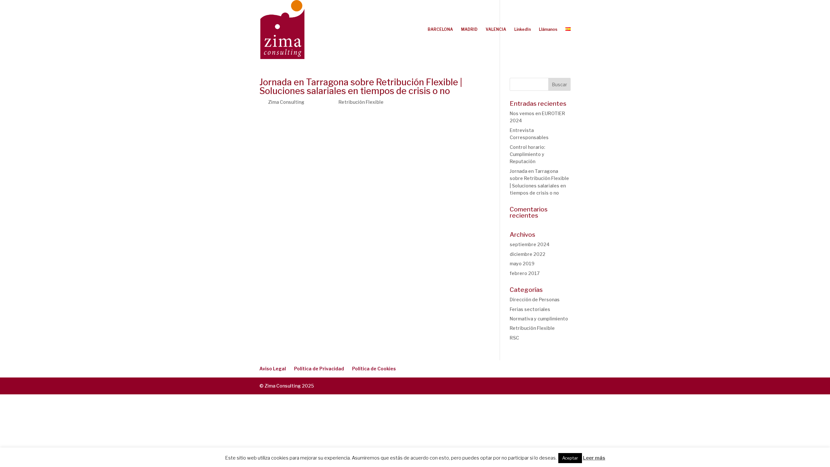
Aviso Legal (272, 368)
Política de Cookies (374, 368)
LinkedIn (522, 29)
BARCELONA (440, 29)
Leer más (594, 458)
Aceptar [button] (570, 458)
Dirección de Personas (535, 299)
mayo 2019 (522, 263)
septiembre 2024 (530, 244)
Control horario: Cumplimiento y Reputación (527, 154)
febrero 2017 (525, 273)
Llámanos (548, 29)
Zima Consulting (286, 102)
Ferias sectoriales (530, 309)
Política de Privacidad (319, 368)
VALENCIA (496, 29)
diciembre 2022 (527, 254)
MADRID (469, 29)
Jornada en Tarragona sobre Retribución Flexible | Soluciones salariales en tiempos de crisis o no (360, 86)
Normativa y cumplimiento (539, 318)
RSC (514, 338)
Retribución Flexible (361, 102)
